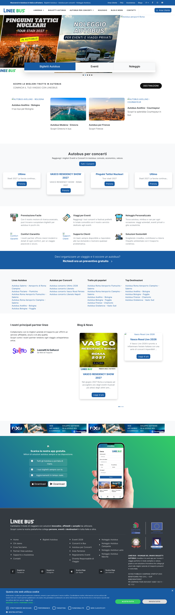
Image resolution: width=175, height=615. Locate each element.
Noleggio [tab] (134, 66)
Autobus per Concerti (82, 547)
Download (40, 484)
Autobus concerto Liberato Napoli (65, 294)
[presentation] (167, 366)
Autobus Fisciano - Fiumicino (25, 291)
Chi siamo (17, 543)
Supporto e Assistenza (23, 555)
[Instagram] (157, 2)
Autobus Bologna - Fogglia (24, 308)
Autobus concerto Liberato (62, 288)
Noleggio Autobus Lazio (112, 550)
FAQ (121, 3)
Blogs (140, 3)
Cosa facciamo (20, 547)
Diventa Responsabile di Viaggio (83, 560)
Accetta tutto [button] (128, 602)
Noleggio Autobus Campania (110, 544)
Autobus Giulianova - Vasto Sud (102, 305)
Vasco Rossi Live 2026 (143, 339)
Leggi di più (98, 395)
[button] (119, 406)
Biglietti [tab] (50, 66)
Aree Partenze (78, 551)
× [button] (172, 591)
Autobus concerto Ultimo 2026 (64, 286)
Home (16, 539)
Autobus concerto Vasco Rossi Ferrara (67, 291)
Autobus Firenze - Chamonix (100, 303)
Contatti (17, 558)
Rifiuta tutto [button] (154, 602)
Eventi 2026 (77, 539)
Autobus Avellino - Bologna (24, 305)
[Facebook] (152, 2)
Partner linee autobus (22, 551)
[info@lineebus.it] (162, 2)
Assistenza (130, 3)
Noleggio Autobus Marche (110, 555)
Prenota (35, 190)
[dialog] (87, 601)
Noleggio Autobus (110, 539)
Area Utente (112, 3)
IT (146, 3)
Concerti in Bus (79, 543)
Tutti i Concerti (87, 164)
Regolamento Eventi (81, 555)
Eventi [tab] (94, 66)
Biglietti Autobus (50, 539)
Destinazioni (151, 85)
